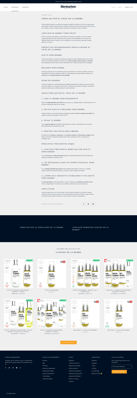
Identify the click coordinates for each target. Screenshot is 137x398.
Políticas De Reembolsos (75, 371)
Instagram (94, 363)
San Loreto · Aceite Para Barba (85, 330)
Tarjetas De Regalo (47, 379)
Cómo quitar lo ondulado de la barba (41, 227)
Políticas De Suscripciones (75, 373)
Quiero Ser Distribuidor (48, 373)
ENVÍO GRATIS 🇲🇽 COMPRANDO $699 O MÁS (68, 1)
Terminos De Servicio (74, 363)
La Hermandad (95, 371)
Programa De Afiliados (48, 371)
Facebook (94, 360)
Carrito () (129, 7)
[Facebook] (5, 368)
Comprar (25, 7)
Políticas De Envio (73, 368)
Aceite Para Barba (52, 290)
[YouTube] (16, 368)
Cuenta (113, 7)
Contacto (71, 381)
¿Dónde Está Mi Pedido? (75, 376)
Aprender (15, 7)
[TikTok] (20, 368)
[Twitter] (9, 368)
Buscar (120, 7)
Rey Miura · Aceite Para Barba (119, 330)
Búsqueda (71, 360)
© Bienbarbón (10, 393)
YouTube (94, 368)
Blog (44, 363)
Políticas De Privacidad (74, 365)
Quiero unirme (119, 371)
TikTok (93, 365)
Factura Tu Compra (73, 379)
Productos (45, 365)
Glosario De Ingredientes (49, 368)
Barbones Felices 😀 (97, 373)
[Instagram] (13, 368)
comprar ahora (68, 342)
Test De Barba (46, 376)
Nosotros (45, 360)
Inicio (6, 7)
